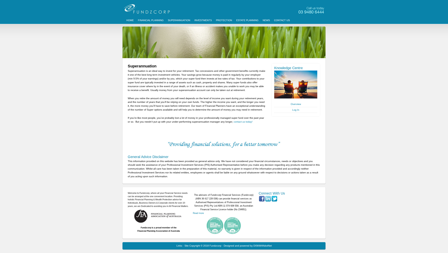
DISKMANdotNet (262, 245)
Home (130, 20)
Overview (296, 104)
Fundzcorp (224, 8)
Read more (198, 213)
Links (179, 245)
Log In (295, 109)
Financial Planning (151, 20)
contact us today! (243, 121)
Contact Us (282, 20)
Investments (203, 20)
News (266, 20)
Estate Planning (247, 20)
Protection (224, 20)
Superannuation (179, 20)
